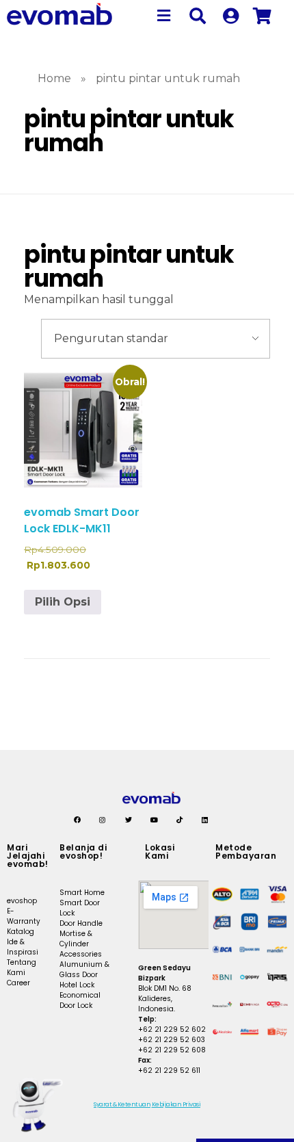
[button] (164, 15)
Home (54, 78)
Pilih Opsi (62, 601)
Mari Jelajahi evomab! (28, 856)
